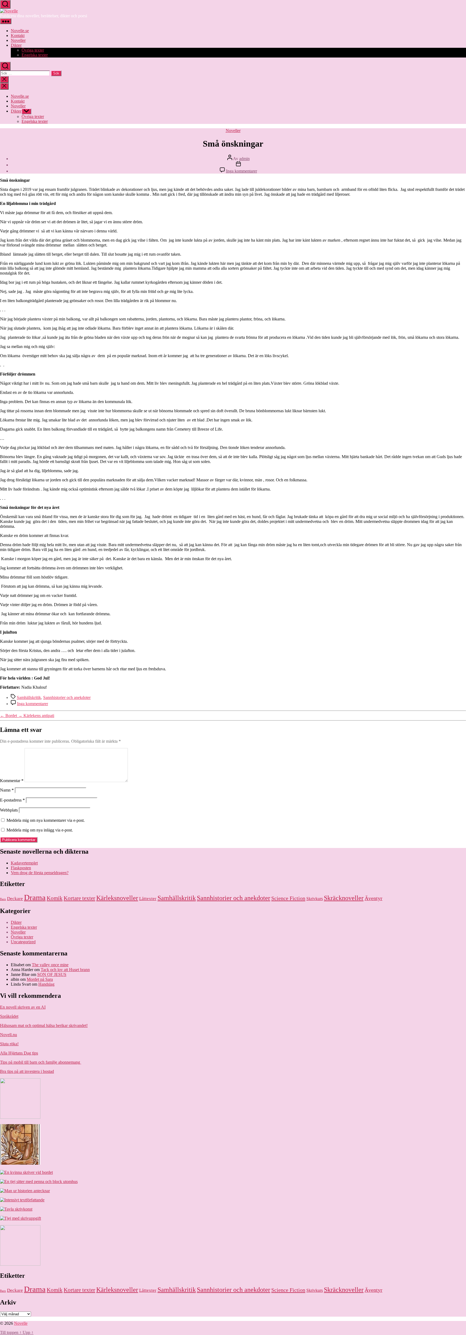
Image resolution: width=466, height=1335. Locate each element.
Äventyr (373, 898)
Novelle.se (20, 30)
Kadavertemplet (24, 863)
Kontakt (18, 35)
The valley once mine (50, 964)
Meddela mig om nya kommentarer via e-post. (45, 820)
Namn (7, 790)
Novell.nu (8, 1034)
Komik (55, 898)
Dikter (16, 45)
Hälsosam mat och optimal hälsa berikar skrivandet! (44, 1025)
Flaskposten (21, 868)
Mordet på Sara (40, 979)
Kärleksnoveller (117, 897)
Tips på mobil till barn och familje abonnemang (40, 1062)
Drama (35, 897)
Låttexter (147, 898)
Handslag (46, 984)
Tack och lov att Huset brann (65, 969)
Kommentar (11, 780)
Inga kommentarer (241, 171)
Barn (3, 899)
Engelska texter (35, 55)
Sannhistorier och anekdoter (67, 697)
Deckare (15, 898)
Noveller (18, 40)
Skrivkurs (314, 898)
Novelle (21, 1323)
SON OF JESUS (51, 974)
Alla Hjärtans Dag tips (19, 1053)
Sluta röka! (9, 1044)
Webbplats (9, 810)
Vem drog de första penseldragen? (39, 872)
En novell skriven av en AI (23, 1007)
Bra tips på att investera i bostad (27, 1071)
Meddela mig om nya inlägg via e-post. (39, 830)
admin (244, 158)
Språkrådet (9, 1016)
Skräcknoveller (344, 897)
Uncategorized (23, 941)
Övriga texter (33, 50)
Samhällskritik (29, 697)
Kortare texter (79, 898)
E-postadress (12, 800)
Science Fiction (288, 898)
